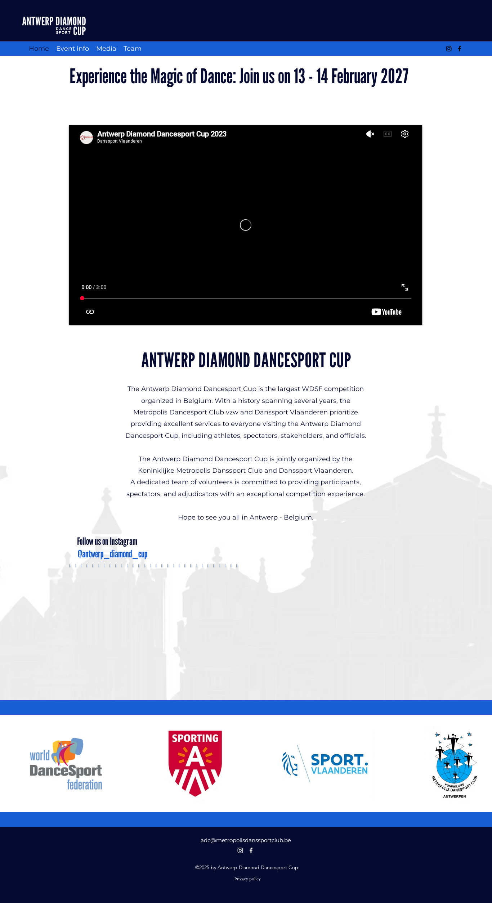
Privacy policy (247, 879)
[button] (73, 48)
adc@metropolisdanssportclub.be (246, 840)
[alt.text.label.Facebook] (459, 48)
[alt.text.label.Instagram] (448, 48)
